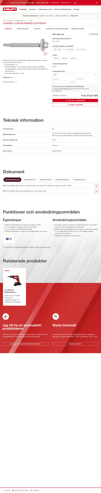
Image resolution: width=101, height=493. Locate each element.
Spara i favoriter (76, 105)
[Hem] (10, 9)
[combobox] (85, 2)
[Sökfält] (97, 2)
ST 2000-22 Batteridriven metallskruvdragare (12, 291)
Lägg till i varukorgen (76, 100)
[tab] (8, 28)
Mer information (8, 82)
